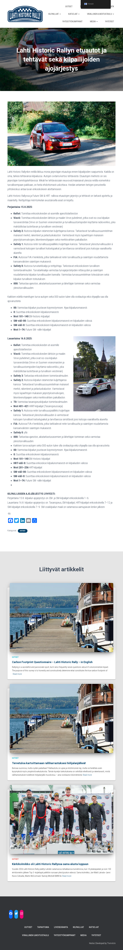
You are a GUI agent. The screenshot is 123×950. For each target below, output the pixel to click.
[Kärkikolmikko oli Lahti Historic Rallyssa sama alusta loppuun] (61, 819)
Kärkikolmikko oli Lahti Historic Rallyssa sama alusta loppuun (50, 864)
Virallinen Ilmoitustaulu (99, 14)
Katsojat (73, 14)
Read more (17, 674)
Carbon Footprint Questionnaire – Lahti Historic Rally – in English (52, 662)
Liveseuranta (61, 927)
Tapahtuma (43, 927)
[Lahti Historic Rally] (25, 14)
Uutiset (68, 6)
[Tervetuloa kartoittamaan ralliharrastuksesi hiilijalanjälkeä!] (61, 718)
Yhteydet (109, 21)
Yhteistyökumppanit (72, 21)
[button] (60, 14)
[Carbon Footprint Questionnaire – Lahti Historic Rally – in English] (61, 617)
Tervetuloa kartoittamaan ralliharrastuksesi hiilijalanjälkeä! (49, 763)
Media (93, 21)
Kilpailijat (53, 14)
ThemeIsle (111, 943)
